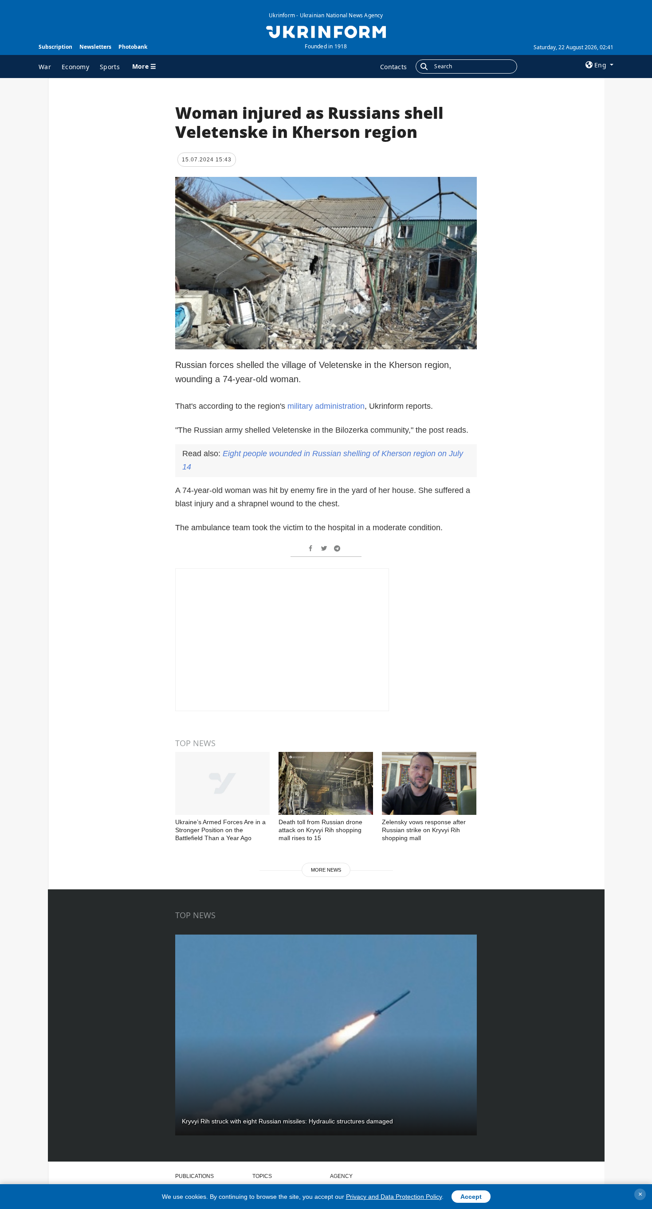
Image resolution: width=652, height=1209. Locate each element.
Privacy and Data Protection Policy (394, 1196)
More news (326, 870)
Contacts (393, 67)
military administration (326, 406)
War (45, 67)
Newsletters (95, 47)
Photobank (132, 47)
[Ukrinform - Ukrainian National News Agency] (325, 31)
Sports (110, 67)
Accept (471, 1196)
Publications (194, 1176)
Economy (75, 67)
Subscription (55, 47)
